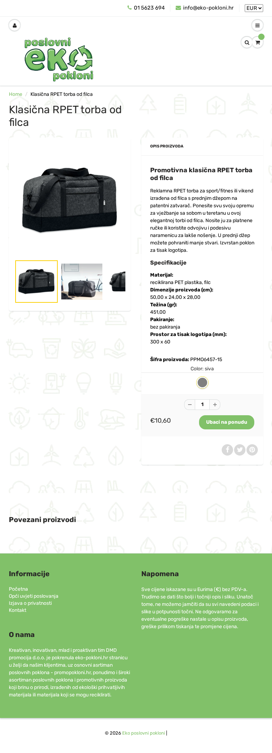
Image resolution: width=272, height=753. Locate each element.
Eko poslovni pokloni (143, 733)
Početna (18, 589)
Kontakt (17, 610)
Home (15, 94)
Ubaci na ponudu (226, 422)
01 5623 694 (149, 8)
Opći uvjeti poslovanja (33, 596)
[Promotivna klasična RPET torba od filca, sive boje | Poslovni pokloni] (69, 200)
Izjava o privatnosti (30, 603)
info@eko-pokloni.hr (208, 8)
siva (202, 382)
